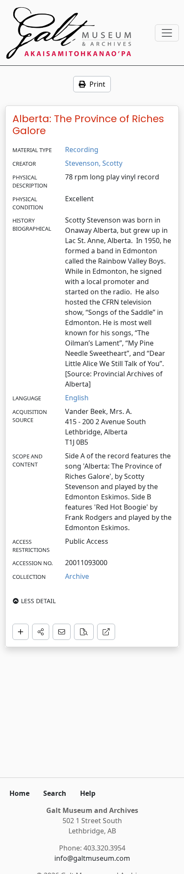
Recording (81, 149)
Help (87, 793)
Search (54, 793)
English (77, 397)
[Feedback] (62, 632)
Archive (77, 576)
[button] (40, 632)
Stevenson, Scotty (93, 163)
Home (19, 793)
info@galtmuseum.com (92, 858)
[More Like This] (84, 632)
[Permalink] (106, 632)
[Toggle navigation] (167, 32)
